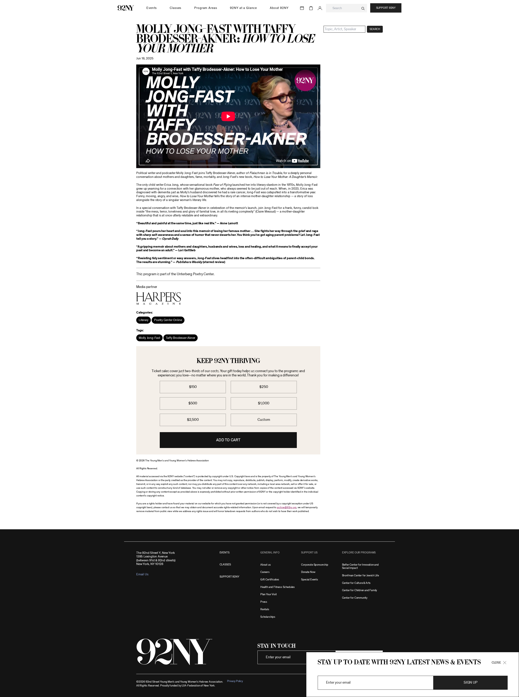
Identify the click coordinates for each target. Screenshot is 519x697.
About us (265, 564)
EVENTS (224, 552)
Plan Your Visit (268, 594)
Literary (143, 320)
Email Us (142, 574)
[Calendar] (302, 8)
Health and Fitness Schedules (277, 587)
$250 (263, 387)
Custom (263, 420)
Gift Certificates (269, 579)
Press (263, 601)
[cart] (311, 8)
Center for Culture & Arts (356, 582)
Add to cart (228, 440)
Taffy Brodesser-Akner (180, 337)
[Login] (320, 8)
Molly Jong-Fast (149, 337)
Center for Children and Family (359, 590)
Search (375, 29)
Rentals (264, 609)
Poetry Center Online (168, 320)
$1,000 (263, 403)
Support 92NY (386, 7)
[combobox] (346, 8)
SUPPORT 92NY (229, 576)
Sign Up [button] (470, 682)
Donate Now (308, 571)
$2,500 (193, 420)
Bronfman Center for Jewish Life (360, 575)
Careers (265, 571)
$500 (192, 403)
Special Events (309, 579)
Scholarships (267, 616)
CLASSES (225, 564)
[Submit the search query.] (363, 8)
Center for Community (354, 597)
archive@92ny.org (286, 507)
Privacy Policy (235, 681)
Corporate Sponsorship (314, 564)
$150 (193, 387)
